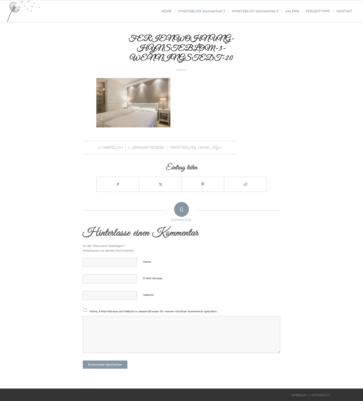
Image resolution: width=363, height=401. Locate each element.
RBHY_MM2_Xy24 (201, 148)
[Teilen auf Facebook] (118, 184)
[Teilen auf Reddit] (245, 184)
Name (147, 261)
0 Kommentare (146, 148)
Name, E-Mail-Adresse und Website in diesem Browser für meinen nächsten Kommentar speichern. (154, 311)
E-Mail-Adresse (152, 278)
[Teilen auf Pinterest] (203, 184)
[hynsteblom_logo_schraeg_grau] (24, 11)
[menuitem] (166, 11)
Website (148, 295)
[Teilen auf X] (160, 184)
